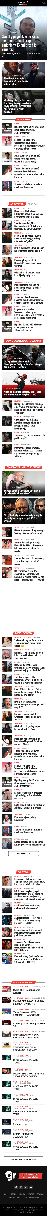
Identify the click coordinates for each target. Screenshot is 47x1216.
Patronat (13, 1194)
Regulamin (40, 1194)
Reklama (22, 1194)
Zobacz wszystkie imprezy (23, 1159)
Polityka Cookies (15, 1197)
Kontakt (31, 1194)
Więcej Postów (23, 853)
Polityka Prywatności (32, 1197)
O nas (5, 1194)
